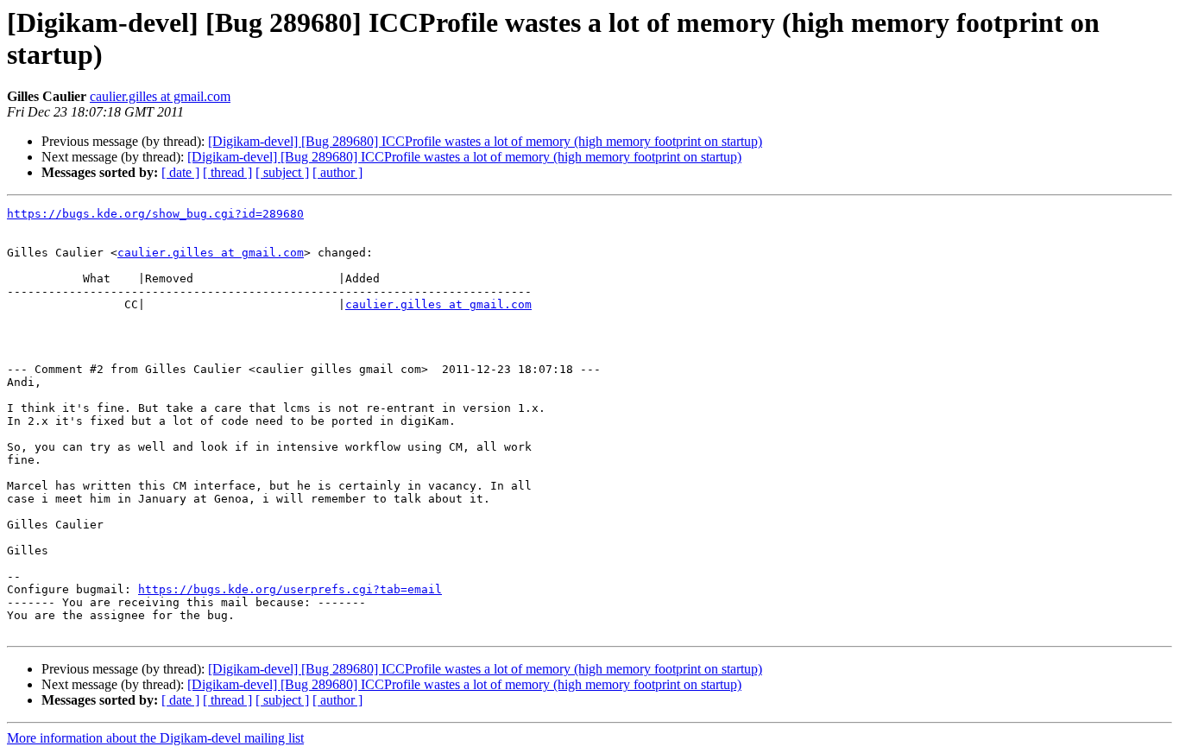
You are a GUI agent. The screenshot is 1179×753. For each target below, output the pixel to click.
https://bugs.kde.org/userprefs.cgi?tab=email (290, 589)
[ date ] (180, 172)
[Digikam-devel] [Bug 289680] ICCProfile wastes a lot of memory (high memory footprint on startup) (485, 141)
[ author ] (337, 172)
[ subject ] (282, 172)
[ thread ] (227, 172)
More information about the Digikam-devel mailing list (155, 738)
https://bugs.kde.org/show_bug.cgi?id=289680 (155, 213)
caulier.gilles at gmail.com (160, 96)
